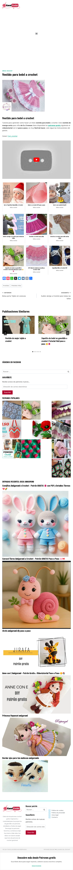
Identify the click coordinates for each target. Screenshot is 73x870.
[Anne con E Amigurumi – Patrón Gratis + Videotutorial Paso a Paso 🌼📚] (36, 694)
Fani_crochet (12, 136)
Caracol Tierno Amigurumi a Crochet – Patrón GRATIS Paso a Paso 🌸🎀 (33, 558)
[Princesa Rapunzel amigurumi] (36, 737)
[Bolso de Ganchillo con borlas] (61, 448)
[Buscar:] (36, 372)
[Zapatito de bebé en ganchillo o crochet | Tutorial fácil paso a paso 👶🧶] (30, 410)
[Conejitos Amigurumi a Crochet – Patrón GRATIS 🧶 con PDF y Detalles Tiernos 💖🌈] (36, 524)
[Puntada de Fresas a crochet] (30, 448)
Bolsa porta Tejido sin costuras (14, 294)
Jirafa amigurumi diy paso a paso (16, 630)
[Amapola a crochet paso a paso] (42, 429)
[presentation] (18, 325)
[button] (36, 33)
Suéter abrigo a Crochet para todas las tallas (56, 296)
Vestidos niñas (16, 285)
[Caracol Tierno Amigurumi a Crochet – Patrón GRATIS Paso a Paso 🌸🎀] (36, 595)
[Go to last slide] (5, 333)
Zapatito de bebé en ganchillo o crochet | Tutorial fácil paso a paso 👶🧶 (54, 341)
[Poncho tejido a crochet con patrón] (11, 448)
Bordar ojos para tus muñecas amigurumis (20, 758)
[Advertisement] (47, 15)
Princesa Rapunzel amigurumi (15, 715)
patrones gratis (54, 125)
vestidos (6, 285)
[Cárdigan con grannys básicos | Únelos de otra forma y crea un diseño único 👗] (61, 468)
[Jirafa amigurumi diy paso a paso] (36, 652)
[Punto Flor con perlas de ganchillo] (11, 410)
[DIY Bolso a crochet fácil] (11, 429)
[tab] (32, 351)
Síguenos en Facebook (11, 362)
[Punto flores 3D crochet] (61, 410)
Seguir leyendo (36, 865)
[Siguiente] (67, 333)
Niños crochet (7, 71)
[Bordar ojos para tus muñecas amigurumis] (36, 776)
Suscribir (7, 392)
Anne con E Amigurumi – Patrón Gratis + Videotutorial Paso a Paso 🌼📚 (33, 673)
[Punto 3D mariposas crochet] (61, 429)
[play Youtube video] (36, 159)
